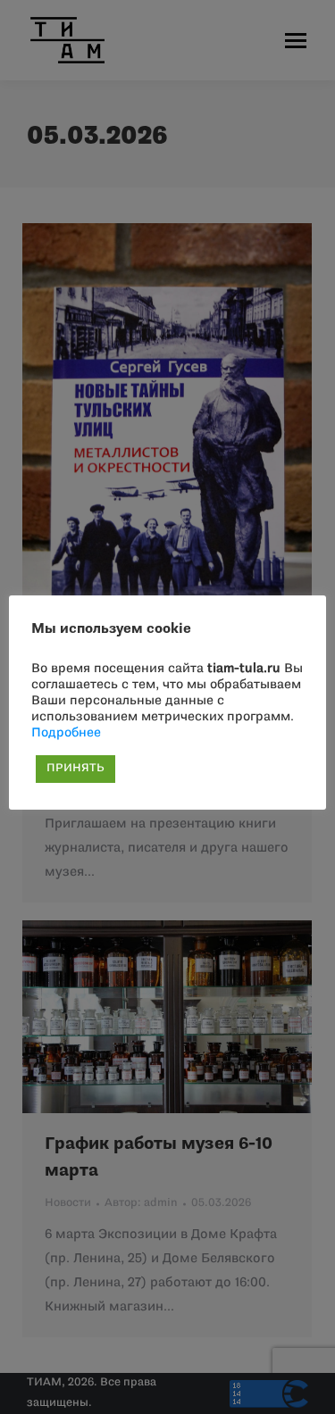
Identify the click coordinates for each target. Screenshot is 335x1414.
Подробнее (66, 733)
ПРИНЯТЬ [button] (75, 768)
